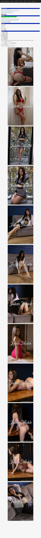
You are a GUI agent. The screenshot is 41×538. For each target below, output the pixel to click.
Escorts (12, 1)
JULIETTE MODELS (7, 9)
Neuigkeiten (17, 1)
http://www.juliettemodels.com (8, 11)
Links (29, 1)
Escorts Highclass (5, 1)
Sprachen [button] (33, 1)
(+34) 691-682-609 (7, 10)
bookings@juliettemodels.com (8, 12)
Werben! (25, 1)
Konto (21, 1)
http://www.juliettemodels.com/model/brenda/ (11, 20)
